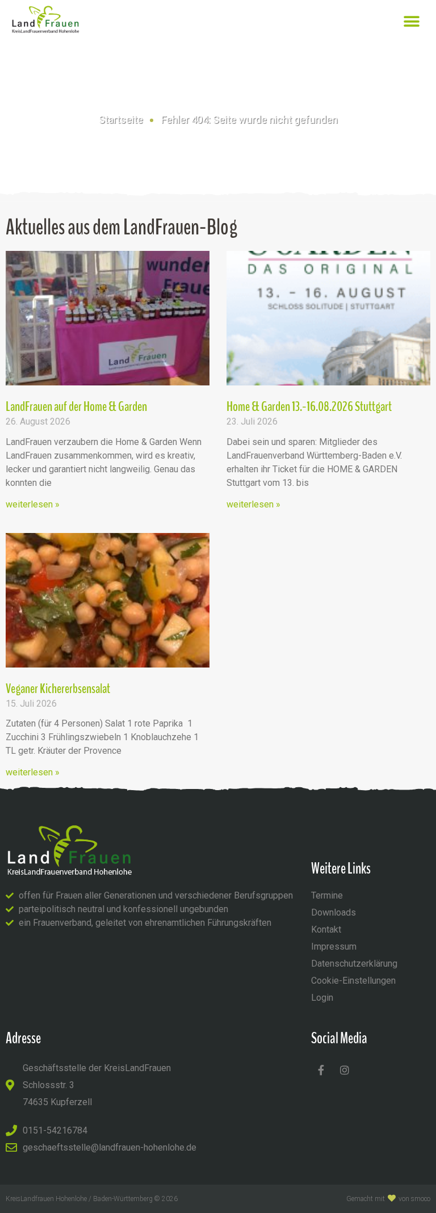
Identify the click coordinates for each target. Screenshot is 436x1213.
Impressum (334, 946)
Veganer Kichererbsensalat (58, 688)
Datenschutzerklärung (354, 963)
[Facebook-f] (321, 1070)
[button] (412, 21)
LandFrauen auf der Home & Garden (76, 406)
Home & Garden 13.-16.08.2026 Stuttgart (309, 406)
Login (322, 997)
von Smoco (414, 1199)
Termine (327, 895)
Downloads (333, 912)
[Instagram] (344, 1070)
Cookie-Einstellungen (353, 980)
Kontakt (326, 929)
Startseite (121, 119)
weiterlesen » (33, 504)
